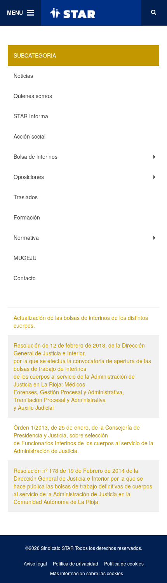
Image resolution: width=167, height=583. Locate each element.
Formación (27, 217)
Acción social (29, 136)
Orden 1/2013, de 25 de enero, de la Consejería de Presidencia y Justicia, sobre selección (77, 431)
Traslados (26, 197)
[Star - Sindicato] (72, 13)
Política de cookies (124, 563)
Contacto (25, 278)
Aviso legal (35, 563)
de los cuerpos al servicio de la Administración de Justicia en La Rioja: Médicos (74, 380)
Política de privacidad (75, 563)
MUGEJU (25, 258)
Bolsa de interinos (35, 156)
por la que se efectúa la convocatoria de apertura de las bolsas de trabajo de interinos (82, 364)
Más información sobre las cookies (86, 573)
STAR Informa (31, 116)
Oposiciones (29, 177)
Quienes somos (33, 96)
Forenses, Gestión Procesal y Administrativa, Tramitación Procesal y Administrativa (69, 396)
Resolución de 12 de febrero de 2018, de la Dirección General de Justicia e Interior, (79, 349)
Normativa (26, 237)
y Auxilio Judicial (34, 407)
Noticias (23, 75)
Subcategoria (35, 55)
